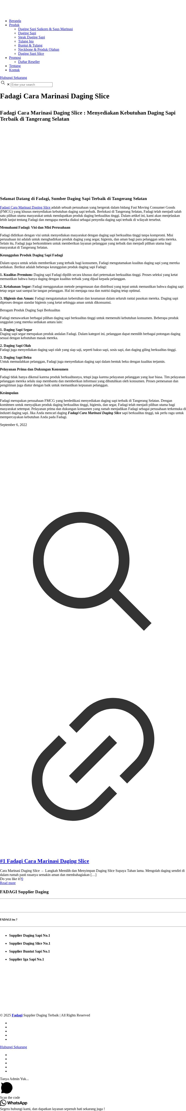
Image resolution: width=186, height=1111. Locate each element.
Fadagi (17, 1015)
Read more (8, 883)
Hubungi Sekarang (13, 78)
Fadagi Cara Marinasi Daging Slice (25, 207)
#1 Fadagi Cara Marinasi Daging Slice (44, 861)
